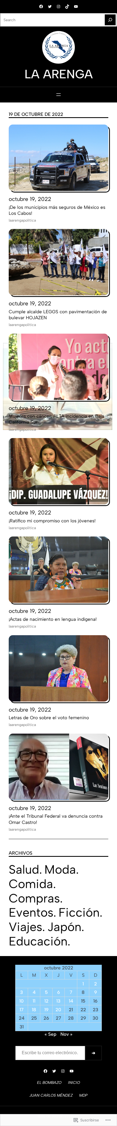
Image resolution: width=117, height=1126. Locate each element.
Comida (31, 883)
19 (46, 1009)
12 (46, 1001)
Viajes (25, 926)
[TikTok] (67, 6)
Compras (34, 898)
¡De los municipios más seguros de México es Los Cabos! (57, 210)
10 (21, 1001)
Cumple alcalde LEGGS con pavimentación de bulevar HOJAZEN (58, 314)
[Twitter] (50, 6)
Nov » (66, 1034)
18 (34, 1009)
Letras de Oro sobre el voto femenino (49, 717)
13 (58, 1001)
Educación (38, 941)
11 (34, 1001)
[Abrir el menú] (58, 94)
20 (58, 1009)
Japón (64, 926)
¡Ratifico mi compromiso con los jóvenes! (52, 520)
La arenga (58, 74)
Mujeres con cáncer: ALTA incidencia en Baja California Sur (56, 419)
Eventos (31, 912)
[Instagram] (58, 6)
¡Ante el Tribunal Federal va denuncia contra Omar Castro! (56, 819)
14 (71, 1001)
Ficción (79, 912)
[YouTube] (76, 6)
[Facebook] (41, 6)
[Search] (110, 19)
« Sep (50, 1034)
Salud (24, 869)
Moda (60, 869)
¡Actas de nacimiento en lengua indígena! (53, 619)
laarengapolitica (22, 220)
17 (21, 1009)
